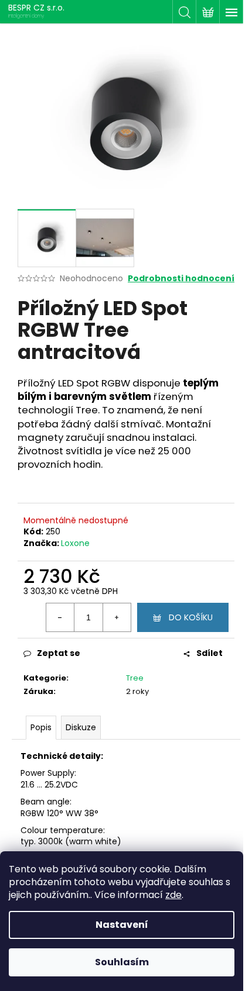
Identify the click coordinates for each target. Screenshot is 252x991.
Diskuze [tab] (81, 727)
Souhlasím (122, 962)
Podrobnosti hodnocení (181, 278)
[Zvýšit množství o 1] (117, 617)
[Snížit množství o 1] (60, 617)
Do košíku (191, 617)
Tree (135, 677)
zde (173, 895)
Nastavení (122, 924)
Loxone (75, 543)
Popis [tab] (41, 727)
